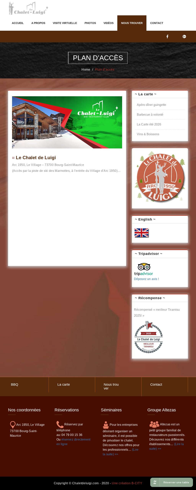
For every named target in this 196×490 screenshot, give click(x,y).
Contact (156, 23)
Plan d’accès (105, 69)
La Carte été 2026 (149, 124)
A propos (38, 23)
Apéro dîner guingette (151, 104)
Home (86, 69)
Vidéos (109, 23)
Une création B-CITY (127, 483)
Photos (90, 23)
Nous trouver (132, 23)
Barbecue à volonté (150, 114)
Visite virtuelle (65, 23)
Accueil (18, 23)
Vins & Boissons (148, 134)
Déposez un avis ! (146, 279)
